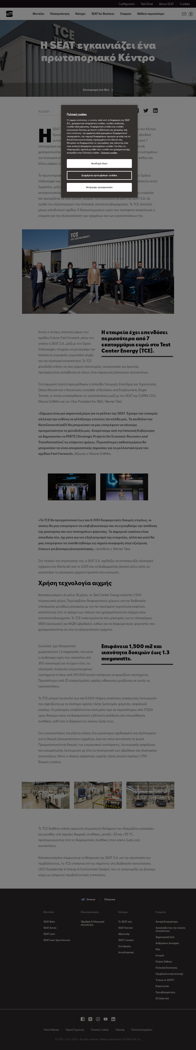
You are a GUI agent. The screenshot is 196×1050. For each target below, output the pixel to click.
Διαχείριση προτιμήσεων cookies (99, 175)
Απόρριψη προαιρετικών (99, 187)
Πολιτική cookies (109, 152)
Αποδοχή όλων (99, 163)
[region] (99, 151)
